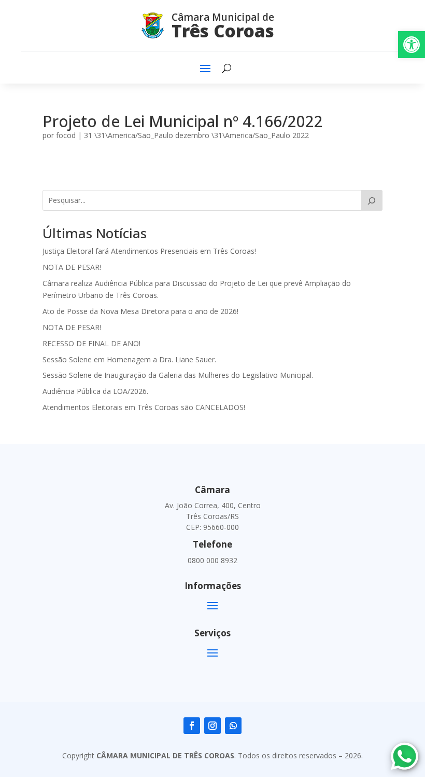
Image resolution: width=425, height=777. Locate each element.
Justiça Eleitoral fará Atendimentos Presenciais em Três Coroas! (149, 251)
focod (66, 135)
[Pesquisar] (371, 200)
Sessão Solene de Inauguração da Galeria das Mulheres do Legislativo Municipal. (177, 375)
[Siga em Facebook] (191, 725)
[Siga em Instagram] (212, 725)
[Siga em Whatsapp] (233, 725)
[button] (411, 44)
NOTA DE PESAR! (71, 267)
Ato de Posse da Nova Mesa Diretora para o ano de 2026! (140, 311)
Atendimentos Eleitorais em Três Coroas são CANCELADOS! (143, 407)
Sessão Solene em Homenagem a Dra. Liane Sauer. (129, 359)
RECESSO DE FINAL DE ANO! (91, 343)
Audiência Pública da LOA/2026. (95, 391)
